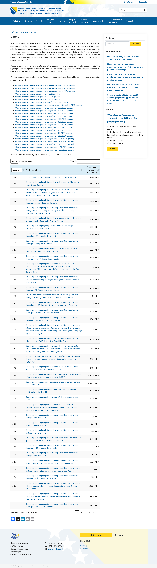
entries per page (25, 161)
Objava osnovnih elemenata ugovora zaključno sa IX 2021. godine (42, 102)
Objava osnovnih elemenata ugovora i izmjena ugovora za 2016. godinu (45, 88)
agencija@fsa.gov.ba (56, 549)
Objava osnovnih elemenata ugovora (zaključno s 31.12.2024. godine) (44, 136)
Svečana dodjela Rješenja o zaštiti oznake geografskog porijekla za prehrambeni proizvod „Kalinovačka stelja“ (124, 99)
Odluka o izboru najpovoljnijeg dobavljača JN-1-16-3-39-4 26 (51, 177)
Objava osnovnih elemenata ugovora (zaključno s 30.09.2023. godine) (44, 122)
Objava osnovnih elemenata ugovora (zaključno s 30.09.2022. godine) (44, 113)
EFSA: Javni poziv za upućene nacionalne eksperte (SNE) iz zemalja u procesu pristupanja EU (125, 67)
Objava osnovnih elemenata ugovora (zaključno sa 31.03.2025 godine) (44, 138)
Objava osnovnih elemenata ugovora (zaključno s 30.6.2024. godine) (43, 130)
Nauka (62, 21)
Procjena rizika (50, 21)
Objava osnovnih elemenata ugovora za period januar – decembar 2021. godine (48, 105)
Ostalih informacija (117, 143)
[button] (23, 169)
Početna (16, 21)
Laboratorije (98, 21)
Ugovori (34, 32)
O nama (28, 21)
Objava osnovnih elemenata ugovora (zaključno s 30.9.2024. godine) (43, 133)
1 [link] (77, 512)
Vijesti (39, 21)
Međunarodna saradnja (115, 21)
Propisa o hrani (116, 140)
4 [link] (89, 512)
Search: (73, 161)
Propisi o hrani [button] (72, 21)
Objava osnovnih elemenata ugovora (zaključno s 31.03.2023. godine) (44, 119)
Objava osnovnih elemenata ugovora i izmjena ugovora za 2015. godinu (45, 85)
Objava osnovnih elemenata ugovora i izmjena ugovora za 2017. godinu (45, 91)
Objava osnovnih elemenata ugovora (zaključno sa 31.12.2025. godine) (44, 147)
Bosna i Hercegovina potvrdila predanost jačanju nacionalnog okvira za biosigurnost (125, 77)
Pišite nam (96, 535)
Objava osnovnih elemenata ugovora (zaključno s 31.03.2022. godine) (44, 108)
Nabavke (24, 32)
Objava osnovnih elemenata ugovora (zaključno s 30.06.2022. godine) (44, 110)
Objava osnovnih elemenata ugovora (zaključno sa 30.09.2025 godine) (44, 144)
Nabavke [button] (130, 21)
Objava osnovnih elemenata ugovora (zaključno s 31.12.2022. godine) (44, 116)
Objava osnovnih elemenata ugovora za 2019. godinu (37, 97)
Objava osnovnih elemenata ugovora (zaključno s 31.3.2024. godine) (43, 127)
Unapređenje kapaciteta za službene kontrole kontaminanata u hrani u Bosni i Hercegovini (124, 87)
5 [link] (93, 512)
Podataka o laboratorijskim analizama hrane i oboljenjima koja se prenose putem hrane (125, 135)
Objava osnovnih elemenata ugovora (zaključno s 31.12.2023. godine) (44, 124)
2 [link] (81, 512)
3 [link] (85, 512)
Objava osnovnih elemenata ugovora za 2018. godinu (37, 94)
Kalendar (129, 2)
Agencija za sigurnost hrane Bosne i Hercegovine (34, 566)
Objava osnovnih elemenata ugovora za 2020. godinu (37, 99)
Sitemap (84, 545)
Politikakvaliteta (84, 21)
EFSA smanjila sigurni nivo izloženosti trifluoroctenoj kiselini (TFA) (124, 58)
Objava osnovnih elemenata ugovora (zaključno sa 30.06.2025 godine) (44, 141)
